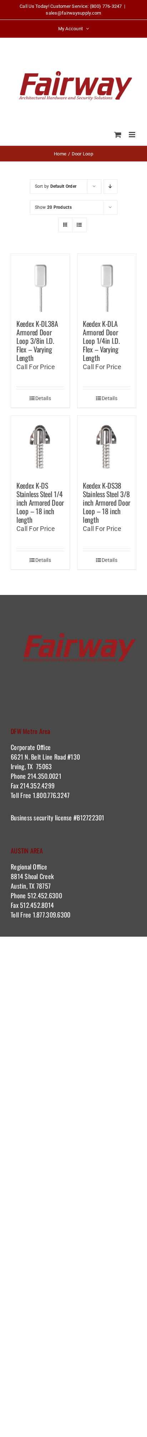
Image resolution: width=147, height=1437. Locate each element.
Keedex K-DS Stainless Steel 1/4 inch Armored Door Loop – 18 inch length (40, 502)
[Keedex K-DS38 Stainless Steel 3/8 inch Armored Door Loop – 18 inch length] (106, 445)
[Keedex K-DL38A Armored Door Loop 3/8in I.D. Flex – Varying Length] (40, 283)
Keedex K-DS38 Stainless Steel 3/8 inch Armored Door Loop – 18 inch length (106, 502)
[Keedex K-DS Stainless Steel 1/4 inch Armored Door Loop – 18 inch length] (40, 445)
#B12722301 (90, 817)
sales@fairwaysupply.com (73, 13)
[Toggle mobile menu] (132, 134)
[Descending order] (110, 186)
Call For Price (35, 367)
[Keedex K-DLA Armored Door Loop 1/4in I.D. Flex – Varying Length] (106, 283)
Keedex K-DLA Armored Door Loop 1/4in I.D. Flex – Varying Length (101, 340)
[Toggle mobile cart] (117, 134)
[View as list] (79, 225)
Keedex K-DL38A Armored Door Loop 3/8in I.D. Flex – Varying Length (37, 340)
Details (43, 398)
